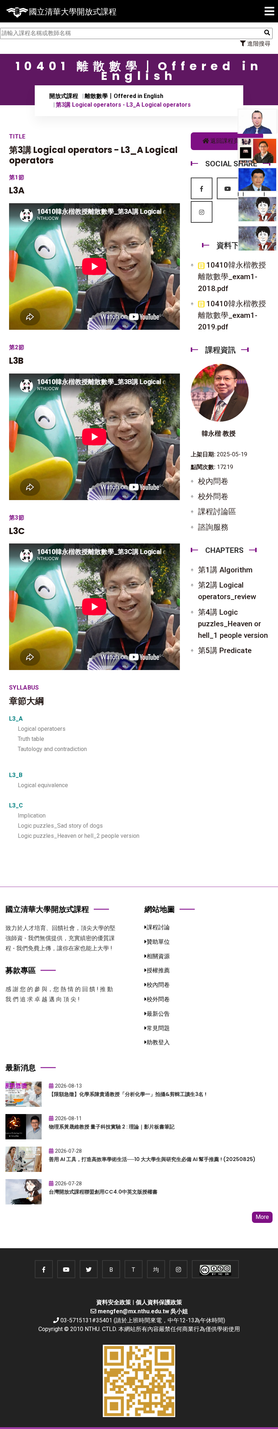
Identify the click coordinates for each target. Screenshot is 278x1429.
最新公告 (158, 1013)
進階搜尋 (258, 43)
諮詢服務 (213, 527)
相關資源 (158, 956)
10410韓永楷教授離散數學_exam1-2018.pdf (232, 277)
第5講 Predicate (225, 650)
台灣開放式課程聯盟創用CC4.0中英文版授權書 (103, 1191)
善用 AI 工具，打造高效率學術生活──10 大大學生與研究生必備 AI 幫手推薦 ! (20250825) (152, 1159)
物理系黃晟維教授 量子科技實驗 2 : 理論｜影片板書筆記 (111, 1126)
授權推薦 (158, 970)
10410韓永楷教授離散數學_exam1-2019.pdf (232, 315)
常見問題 (158, 1028)
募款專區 (20, 970)
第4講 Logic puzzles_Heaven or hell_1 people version (233, 624)
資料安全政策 (113, 1302)
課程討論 (158, 927)
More (262, 1216)
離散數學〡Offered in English (124, 96)
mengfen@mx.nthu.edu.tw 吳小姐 (143, 1311)
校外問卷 (213, 496)
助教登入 (158, 1042)
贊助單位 (158, 941)
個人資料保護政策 (159, 1302)
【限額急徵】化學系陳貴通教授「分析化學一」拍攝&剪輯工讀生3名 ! (127, 1094)
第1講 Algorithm (225, 570)
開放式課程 (63, 96)
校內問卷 (213, 481)
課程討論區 (217, 511)
